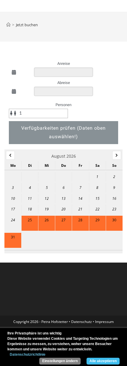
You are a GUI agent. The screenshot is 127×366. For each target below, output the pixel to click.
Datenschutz (81, 321)
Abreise (63, 82)
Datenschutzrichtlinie (27, 354)
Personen (63, 105)
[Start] (8, 24)
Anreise (63, 63)
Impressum (104, 321)
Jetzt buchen (27, 24)
